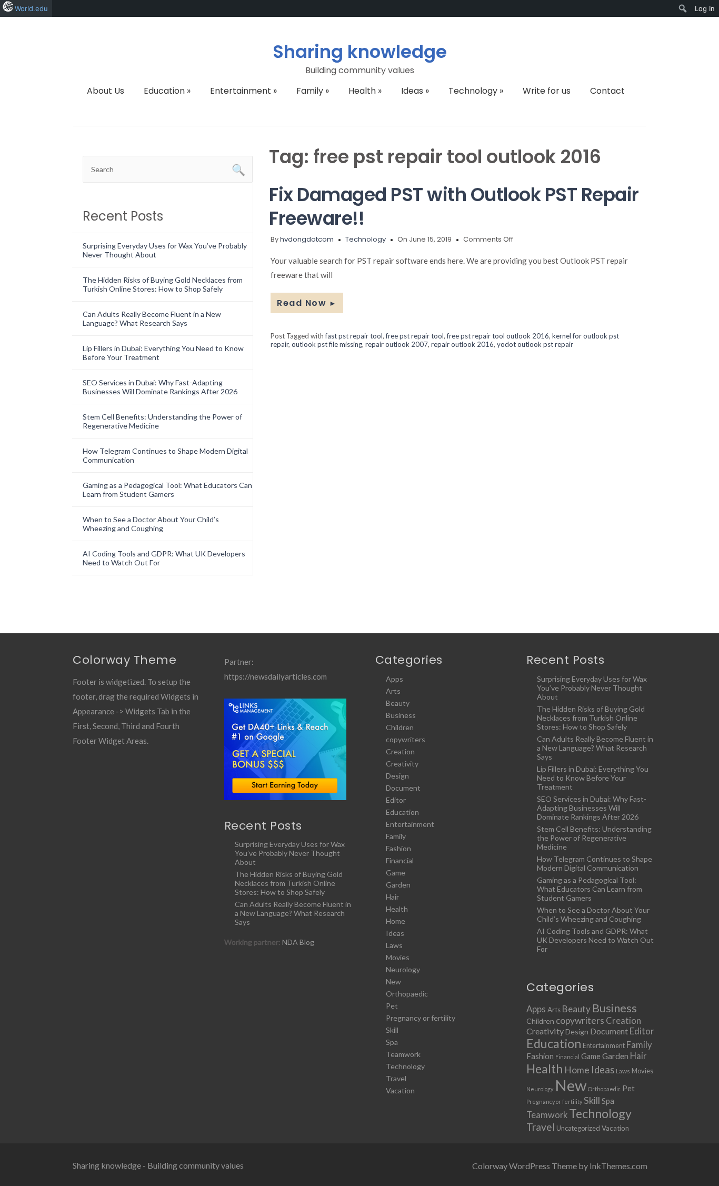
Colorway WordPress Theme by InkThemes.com (559, 1166)
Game (395, 872)
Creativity (402, 763)
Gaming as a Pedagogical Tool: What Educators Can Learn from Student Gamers (167, 490)
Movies (398, 957)
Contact (607, 91)
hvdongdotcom (307, 239)
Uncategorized (578, 1128)
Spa (392, 1042)
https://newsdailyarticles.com (275, 676)
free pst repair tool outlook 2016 (498, 336)
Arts (393, 690)
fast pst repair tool (354, 336)
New (393, 981)
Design (397, 775)
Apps (394, 678)
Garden (398, 884)
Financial (400, 860)
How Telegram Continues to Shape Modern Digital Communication (594, 863)
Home (395, 920)
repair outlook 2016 (462, 344)
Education (167, 91)
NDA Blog (298, 942)
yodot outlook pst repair (535, 344)
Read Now (307, 303)
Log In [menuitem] (705, 8)
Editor (396, 799)
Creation (400, 751)
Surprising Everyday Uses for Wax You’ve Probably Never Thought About (290, 853)
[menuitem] (683, 8)
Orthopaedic (407, 993)
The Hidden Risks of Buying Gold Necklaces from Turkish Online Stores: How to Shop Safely (163, 284)
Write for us (547, 91)
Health (365, 91)
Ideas (415, 91)
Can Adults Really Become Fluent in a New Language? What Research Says (152, 318)
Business (401, 715)
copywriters (405, 739)
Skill (392, 1029)
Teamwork (403, 1054)
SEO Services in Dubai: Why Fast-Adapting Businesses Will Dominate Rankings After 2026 (160, 387)
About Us (105, 91)
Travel (396, 1078)
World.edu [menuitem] (31, 8)
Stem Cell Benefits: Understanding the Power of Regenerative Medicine (594, 837)
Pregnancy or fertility (420, 1017)
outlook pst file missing (327, 344)
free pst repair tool (415, 336)
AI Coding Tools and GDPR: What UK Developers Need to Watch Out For (595, 939)
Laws (394, 945)
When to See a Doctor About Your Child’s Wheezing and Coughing (151, 524)
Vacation (400, 1090)
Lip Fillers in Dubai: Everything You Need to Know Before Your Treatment (592, 777)
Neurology (403, 969)
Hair (392, 896)
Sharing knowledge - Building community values (158, 1165)
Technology (475, 91)
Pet (392, 1005)
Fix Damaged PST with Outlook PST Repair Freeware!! (454, 206)
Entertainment (243, 91)
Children (400, 727)
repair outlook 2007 (396, 344)
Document (403, 787)
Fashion (398, 848)
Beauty (398, 703)
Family (312, 91)
